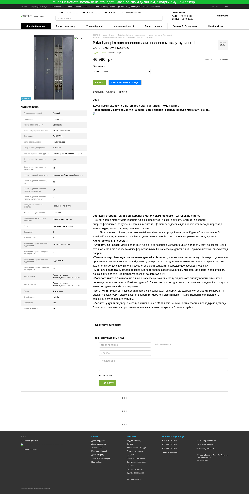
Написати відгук (114, 53)
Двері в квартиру (66, 26)
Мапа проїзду (202, 460)
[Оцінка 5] (135, 375)
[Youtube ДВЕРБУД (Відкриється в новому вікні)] (164, 6)
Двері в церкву (153, 26)
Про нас (120, 7)
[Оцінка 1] (116, 375)
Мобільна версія (30, 450)
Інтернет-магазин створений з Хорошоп (35, 488)
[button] (247, 2)
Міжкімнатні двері (124, 26)
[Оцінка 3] (125, 375)
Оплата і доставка (57, 7)
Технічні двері (94, 26)
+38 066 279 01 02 (113, 13)
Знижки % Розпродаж (185, 26)
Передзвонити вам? (134, 13)
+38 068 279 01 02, (91, 13)
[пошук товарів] (160, 18)
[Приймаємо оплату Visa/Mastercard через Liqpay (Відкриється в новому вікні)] (42, 444)
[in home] (79, 38)
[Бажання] (198, 16)
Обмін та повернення (85, 7)
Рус (217, 6)
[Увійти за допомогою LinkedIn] (183, 344)
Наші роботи (215, 26)
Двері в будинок (35, 26)
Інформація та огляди (38, 7)
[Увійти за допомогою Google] (179, 344)
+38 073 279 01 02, (69, 13)
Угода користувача (133, 7)
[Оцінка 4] (130, 375)
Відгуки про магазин (151, 7)
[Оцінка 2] (121, 375)
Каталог (24, 7)
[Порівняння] (205, 16)
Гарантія (70, 7)
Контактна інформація (105, 7)
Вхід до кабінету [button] (134, 440)
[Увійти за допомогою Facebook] (174, 344)
